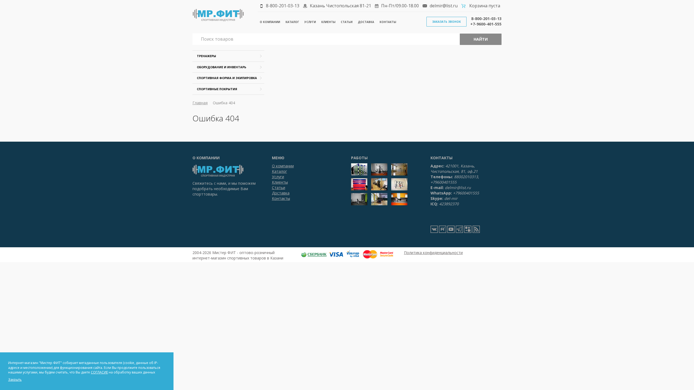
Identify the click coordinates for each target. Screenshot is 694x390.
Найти (481, 39)
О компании (270, 22)
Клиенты (328, 22)
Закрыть (15, 379)
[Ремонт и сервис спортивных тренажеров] (467, 229)
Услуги (310, 22)
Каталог (292, 22)
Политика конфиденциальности (433, 252)
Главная (200, 102)
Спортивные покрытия (217, 89)
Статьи (346, 22)
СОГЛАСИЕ (99, 372)
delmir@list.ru (444, 6)
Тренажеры (206, 56)
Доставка (366, 22)
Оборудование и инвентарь (221, 67)
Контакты (388, 22)
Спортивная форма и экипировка (227, 78)
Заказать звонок (446, 22)
